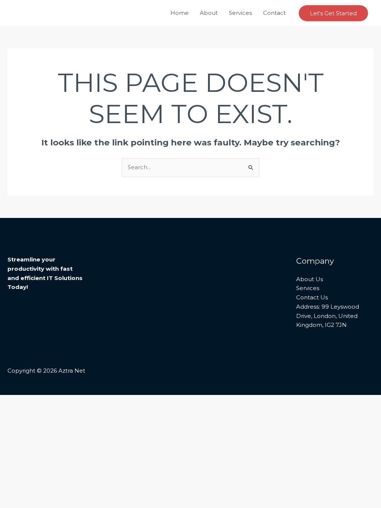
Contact (274, 12)
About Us (309, 279)
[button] (333, 13)
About (209, 12)
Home (179, 12)
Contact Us (312, 297)
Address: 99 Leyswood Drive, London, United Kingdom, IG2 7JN (327, 316)
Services (240, 12)
